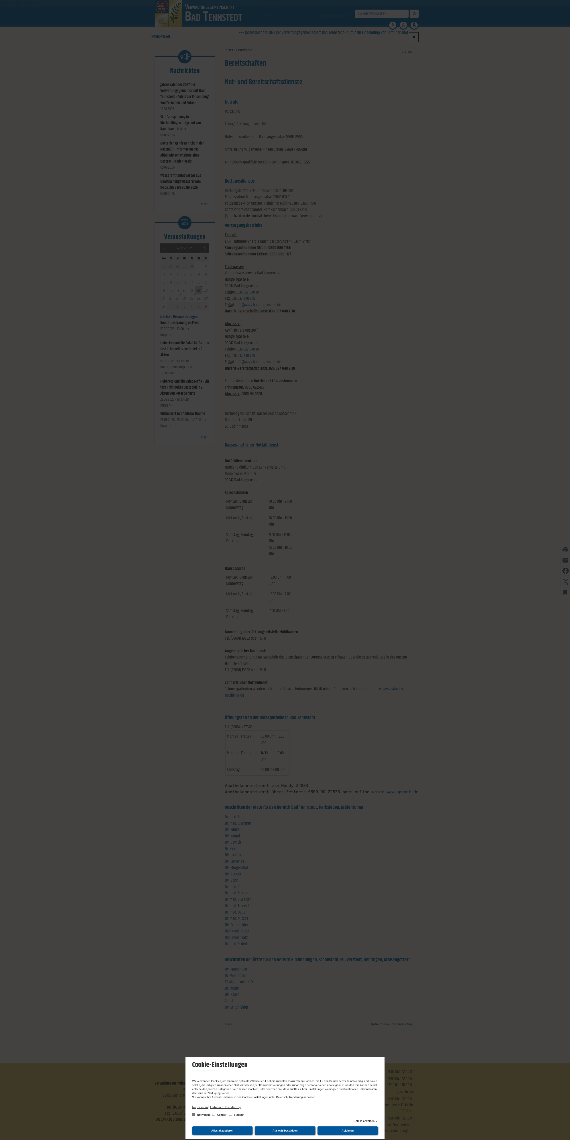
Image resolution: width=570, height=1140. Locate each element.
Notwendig (203, 1114)
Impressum (200, 1107)
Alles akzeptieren (222, 1130)
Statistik (238, 1114)
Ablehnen (348, 1130)
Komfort (222, 1114)
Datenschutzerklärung (225, 1107)
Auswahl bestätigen (285, 1130)
